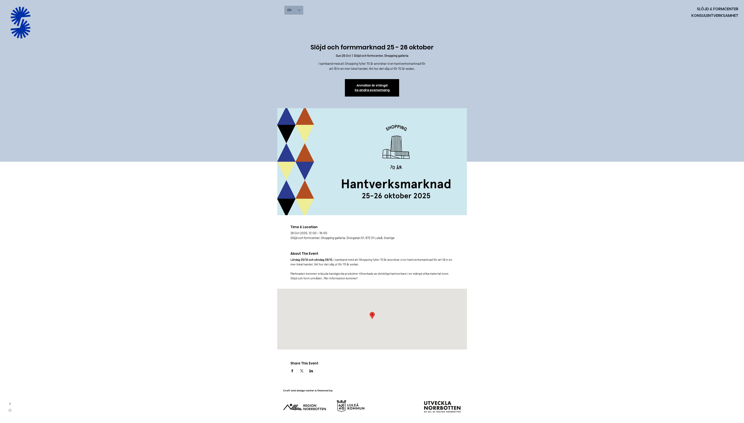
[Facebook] (10, 404)
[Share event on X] (302, 370)
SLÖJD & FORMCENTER (717, 9)
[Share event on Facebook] (292, 370)
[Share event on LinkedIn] (311, 370)
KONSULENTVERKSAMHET (714, 15)
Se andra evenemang (372, 90)
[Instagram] (10, 410)
